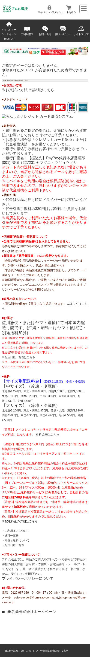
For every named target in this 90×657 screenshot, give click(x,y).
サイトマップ (81, 34)
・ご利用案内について (16, 530)
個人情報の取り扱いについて (20, 650)
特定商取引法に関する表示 (54, 650)
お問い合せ (45, 34)
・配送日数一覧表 (13, 545)
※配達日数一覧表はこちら (18, 357)
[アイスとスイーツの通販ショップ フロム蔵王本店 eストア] (16, 11)
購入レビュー (63, 34)
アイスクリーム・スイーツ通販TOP (9, 34)
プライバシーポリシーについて (28, 578)
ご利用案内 (27, 34)
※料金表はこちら (48, 434)
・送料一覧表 (10, 535)
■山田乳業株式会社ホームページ (29, 612)
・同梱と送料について (16, 540)
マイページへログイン (49, 12)
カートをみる (69, 12)
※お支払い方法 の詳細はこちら (28, 90)
